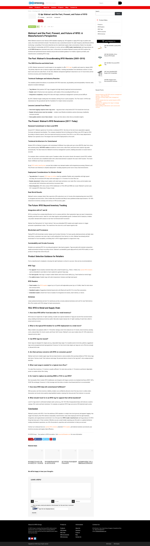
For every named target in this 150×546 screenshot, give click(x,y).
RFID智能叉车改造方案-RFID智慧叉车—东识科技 (35, 462)
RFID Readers (101, 27)
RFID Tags (100, 29)
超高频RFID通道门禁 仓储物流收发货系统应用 (85, 462)
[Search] (120, 3)
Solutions (78, 530)
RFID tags (69, 67)
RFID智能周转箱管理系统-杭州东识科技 (52, 462)
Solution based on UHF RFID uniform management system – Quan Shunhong (109, 95)
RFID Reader (63, 530)
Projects (60, 7)
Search (97, 11)
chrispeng (42, 17)
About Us (46, 7)
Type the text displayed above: (46, 509)
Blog (67, 7)
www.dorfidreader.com (64, 434)
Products (37, 7)
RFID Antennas (101, 34)
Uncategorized (36, 11)
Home (31, 7)
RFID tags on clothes (50, 176)
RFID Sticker (108, 543)
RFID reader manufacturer (38, 165)
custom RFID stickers (86, 270)
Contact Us (73, 7)
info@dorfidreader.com (100, 531)
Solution (53, 7)
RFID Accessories (64, 534)
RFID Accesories (102, 31)
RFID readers (43, 285)
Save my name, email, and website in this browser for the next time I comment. (53, 505)
